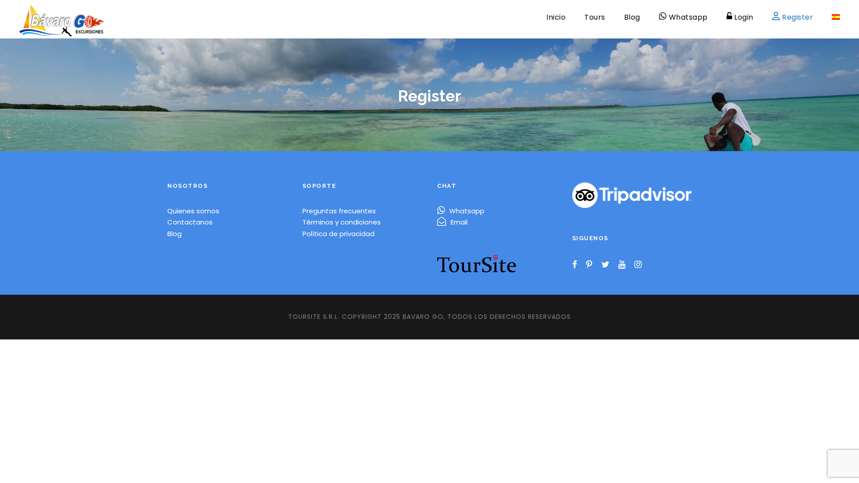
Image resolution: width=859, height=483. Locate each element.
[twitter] (605, 265)
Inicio (556, 17)
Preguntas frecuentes (339, 211)
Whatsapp (467, 211)
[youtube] (621, 265)
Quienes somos (193, 211)
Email (459, 222)
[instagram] (638, 265)
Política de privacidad (338, 233)
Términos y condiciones (341, 222)
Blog (632, 17)
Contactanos (190, 222)
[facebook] (574, 265)
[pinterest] (589, 265)
